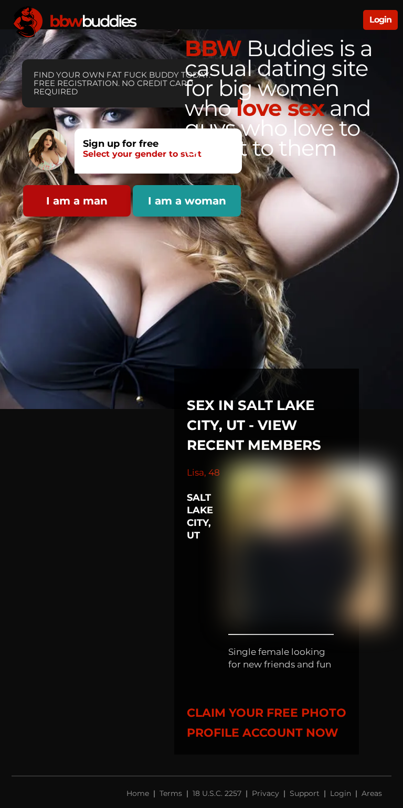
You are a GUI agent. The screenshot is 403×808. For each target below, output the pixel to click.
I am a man (77, 201)
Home (138, 793)
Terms (171, 793)
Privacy (265, 793)
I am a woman (187, 201)
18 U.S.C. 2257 (217, 793)
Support (305, 793)
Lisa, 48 (203, 472)
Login (380, 20)
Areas (372, 793)
